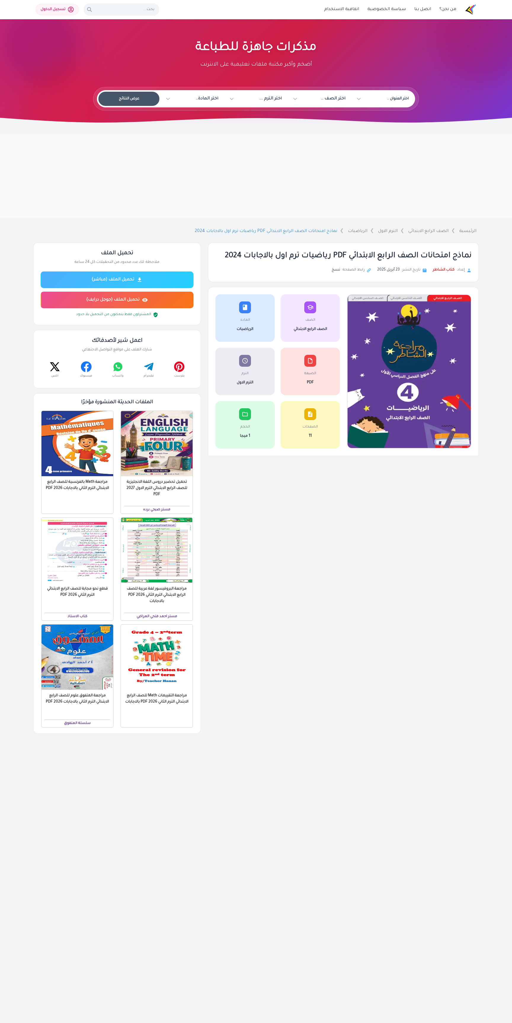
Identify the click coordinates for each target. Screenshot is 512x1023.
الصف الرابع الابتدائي (428, 231)
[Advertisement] (256, 175)
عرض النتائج (129, 99)
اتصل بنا (422, 9)
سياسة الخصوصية (386, 9)
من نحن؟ (447, 9)
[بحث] (89, 9)
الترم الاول (388, 231)
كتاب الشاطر (444, 270)
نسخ (336, 270)
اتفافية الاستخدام (341, 9)
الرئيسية (467, 231)
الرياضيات (357, 231)
